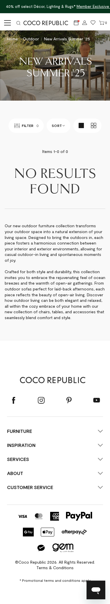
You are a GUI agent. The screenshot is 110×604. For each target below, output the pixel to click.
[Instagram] (41, 400)
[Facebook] (13, 400)
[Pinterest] (68, 400)
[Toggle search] (18, 22)
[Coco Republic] (48, 22)
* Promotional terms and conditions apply (55, 580)
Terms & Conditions (55, 567)
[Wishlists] (93, 23)
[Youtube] (96, 400)
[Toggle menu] (6, 22)
